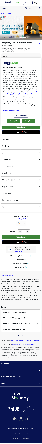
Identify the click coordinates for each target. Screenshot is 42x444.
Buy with (21, 132)
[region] (21, 92)
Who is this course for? (11, 180)
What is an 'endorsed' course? (14, 329)
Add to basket (21, 127)
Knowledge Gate (21, 219)
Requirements (7, 186)
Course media (7, 166)
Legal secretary (20, 341)
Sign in (36, 3)
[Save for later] (39, 43)
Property (28, 341)
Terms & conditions (21, 433)
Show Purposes (21, 115)
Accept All (28, 121)
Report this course (7, 275)
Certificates (6, 146)
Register (28, 3)
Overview (5, 139)
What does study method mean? (15, 312)
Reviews (5, 207)
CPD (3, 153)
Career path (6, 193)
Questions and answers (11, 200)
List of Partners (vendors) (12, 110)
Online (3, 13)
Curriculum (6, 159)
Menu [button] (4, 8)
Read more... (19, 251)
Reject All (13, 121)
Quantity (13, 231)
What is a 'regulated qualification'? (16, 323)
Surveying (35, 341)
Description (6, 173)
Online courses (29, 344)
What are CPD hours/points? (14, 318)
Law (9, 13)
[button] (31, 256)
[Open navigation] (2, 2)
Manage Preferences (14, 428)
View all (21, 336)
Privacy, (32, 428)
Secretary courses (18, 344)
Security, (26, 428)
